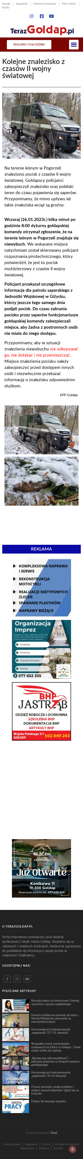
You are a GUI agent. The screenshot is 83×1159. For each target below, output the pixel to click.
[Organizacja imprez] (41, 677)
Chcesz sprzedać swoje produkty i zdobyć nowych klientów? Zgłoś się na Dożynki (55, 1090)
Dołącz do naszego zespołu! (48, 1101)
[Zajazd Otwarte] (41, 896)
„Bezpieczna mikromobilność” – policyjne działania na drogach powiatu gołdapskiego (55, 1061)
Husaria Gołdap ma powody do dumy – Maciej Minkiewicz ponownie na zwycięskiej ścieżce (55, 1018)
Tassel (53, 1133)
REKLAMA (41, 549)
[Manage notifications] (72, 1149)
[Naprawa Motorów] (41, 615)
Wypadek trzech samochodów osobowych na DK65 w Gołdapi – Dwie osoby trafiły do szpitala (56, 1047)
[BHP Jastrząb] (41, 739)
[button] (74, 44)
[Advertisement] (41, 766)
